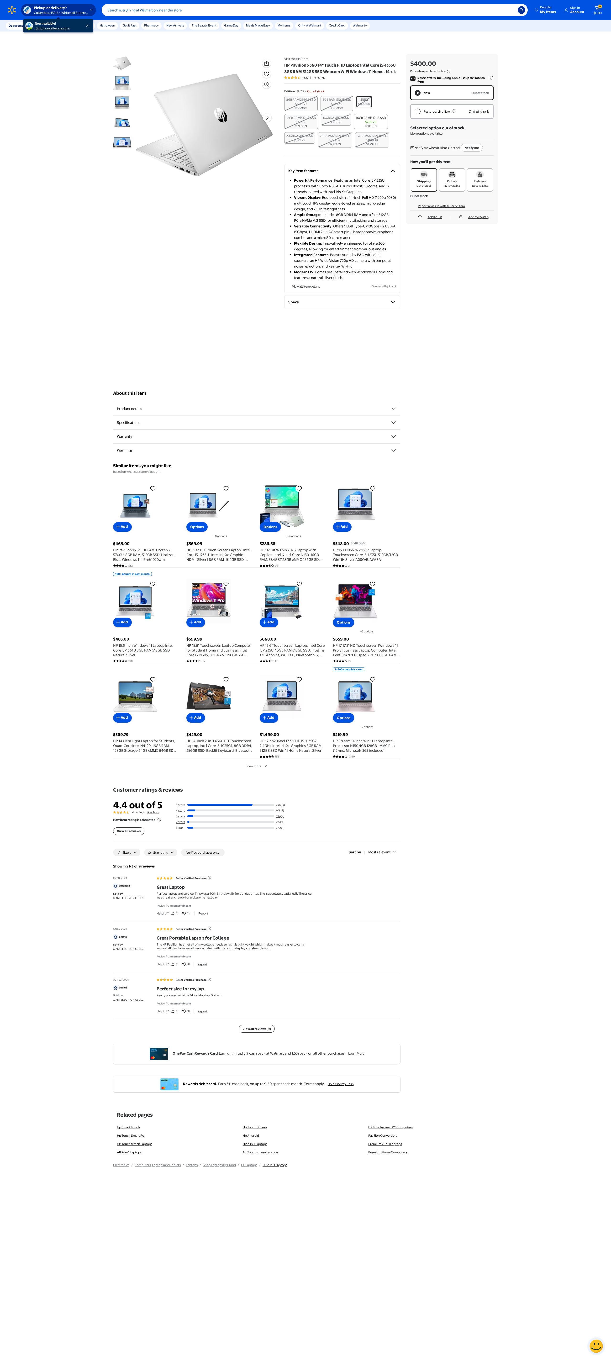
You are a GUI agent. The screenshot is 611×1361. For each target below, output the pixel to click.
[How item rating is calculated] (159, 820)
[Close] (88, 26)
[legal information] (449, 71)
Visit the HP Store (296, 59)
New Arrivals (175, 25)
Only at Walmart (309, 25)
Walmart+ (360, 25)
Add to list (435, 217)
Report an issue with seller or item (441, 206)
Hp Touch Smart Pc (130, 1135)
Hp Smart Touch (128, 1127)
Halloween (107, 25)
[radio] (301, 103)
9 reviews (153, 812)
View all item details (306, 286)
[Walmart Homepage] (12, 10)
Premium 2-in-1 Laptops (385, 1144)
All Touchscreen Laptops (260, 1152)
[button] (546, 10)
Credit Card (337, 25)
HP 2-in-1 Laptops (255, 1144)
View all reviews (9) (256, 1029)
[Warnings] (393, 450)
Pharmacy (151, 25)
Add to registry (478, 217)
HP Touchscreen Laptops (134, 1144)
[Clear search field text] (510, 10)
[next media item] (267, 117)
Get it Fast (130, 25)
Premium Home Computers (387, 1152)
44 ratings (319, 77)
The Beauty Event (204, 25)
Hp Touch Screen (255, 1127)
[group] (304, 77)
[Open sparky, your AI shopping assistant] (596, 1346)
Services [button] (48, 25)
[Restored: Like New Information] (454, 111)
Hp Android (251, 1135)
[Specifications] (393, 422)
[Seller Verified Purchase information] (209, 878)
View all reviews (129, 831)
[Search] (521, 10)
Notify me (471, 148)
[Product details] (393, 409)
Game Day (231, 25)
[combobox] (315, 10)
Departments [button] (18, 25)
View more (254, 766)
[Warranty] (393, 436)
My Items (284, 25)
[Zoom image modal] (266, 84)
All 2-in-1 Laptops (129, 1152)
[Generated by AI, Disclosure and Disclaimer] (394, 286)
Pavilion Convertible (382, 1135)
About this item (129, 393)
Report (203, 913)
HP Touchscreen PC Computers (390, 1127)
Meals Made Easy (258, 25)
